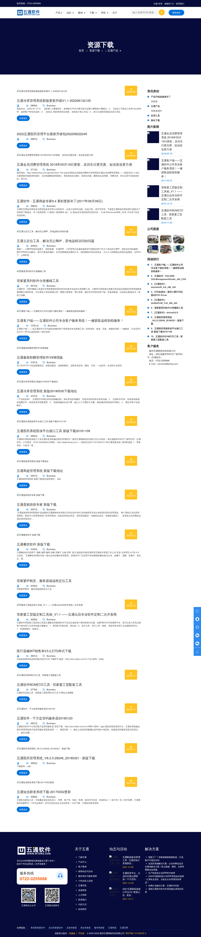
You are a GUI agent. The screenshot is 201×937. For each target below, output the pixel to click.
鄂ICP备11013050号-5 (136, 933)
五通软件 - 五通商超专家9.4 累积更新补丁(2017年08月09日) (60, 201)
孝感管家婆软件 (38, 927)
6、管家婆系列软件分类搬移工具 (167, 307)
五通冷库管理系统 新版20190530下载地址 (47, 391)
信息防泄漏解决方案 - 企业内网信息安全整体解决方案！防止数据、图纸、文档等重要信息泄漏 (164, 866)
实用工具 (155, 115)
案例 (80, 12)
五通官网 (124, 927)
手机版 (81, 933)
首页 (81, 50)
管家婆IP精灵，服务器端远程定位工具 (44, 581)
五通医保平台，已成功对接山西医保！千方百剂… (131, 876)
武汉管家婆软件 (56, 927)
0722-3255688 (34, 3)
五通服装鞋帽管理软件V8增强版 (40, 357)
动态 (69, 12)
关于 (114, 12)
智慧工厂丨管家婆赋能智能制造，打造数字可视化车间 (164, 859)
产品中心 (82, 861)
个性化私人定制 (85, 880)
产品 (58, 12)
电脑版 (72, 933)
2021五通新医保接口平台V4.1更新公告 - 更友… (132, 892)
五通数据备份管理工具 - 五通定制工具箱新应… (131, 860)
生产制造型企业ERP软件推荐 (161, 872)
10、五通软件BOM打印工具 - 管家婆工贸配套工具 (167, 338)
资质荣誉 (82, 890)
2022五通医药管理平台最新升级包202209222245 (52, 134)
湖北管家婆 (85, 927)
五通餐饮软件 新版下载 (33, 544)
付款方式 (82, 904)
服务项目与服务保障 (87, 875)
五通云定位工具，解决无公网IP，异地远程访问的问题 (55, 241)
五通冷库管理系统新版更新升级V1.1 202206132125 (54, 100)
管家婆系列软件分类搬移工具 (38, 280)
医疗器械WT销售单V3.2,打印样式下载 (44, 651)
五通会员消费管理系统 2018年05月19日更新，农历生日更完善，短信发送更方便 (74, 164)
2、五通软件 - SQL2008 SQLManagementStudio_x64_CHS (167, 277)
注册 (156, 3)
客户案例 (82, 866)
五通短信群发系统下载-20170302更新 (44, 792)
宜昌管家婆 (72, 927)
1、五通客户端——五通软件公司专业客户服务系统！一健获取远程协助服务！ (167, 268)
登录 (160, 3)
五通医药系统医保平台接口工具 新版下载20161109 (53, 431)
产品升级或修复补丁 (161, 96)
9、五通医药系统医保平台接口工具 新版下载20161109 (167, 330)
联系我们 (180, 3)
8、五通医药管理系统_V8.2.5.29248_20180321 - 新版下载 (167, 320)
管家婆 (154, 101)
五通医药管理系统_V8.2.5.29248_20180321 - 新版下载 (56, 758)
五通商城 (112, 927)
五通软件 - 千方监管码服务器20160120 (45, 718)
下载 (92, 12)
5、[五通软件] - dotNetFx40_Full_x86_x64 (164, 301)
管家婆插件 (156, 110)
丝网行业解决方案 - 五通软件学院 (163, 885)
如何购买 (82, 908)
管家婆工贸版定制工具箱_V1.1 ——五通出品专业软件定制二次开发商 (67, 614)
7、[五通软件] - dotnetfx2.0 (164, 312)
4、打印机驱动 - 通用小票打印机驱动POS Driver (167, 293)
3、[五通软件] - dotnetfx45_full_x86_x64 (163, 285)
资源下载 (94, 50)
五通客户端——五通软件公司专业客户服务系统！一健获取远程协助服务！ (70, 320)
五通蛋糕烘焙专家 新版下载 (37, 504)
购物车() (169, 3)
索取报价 (176, 12)
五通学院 (82, 885)
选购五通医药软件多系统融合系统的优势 (164, 890)
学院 (103, 12)
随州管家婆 (99, 927)
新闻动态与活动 (85, 871)
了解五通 (82, 857)
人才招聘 (82, 894)
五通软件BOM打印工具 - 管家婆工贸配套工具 (49, 684)
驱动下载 (155, 120)
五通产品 (113, 50)
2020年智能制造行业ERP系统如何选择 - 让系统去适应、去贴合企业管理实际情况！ (164, 879)
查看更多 (23, 118)
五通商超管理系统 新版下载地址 (40, 470)
